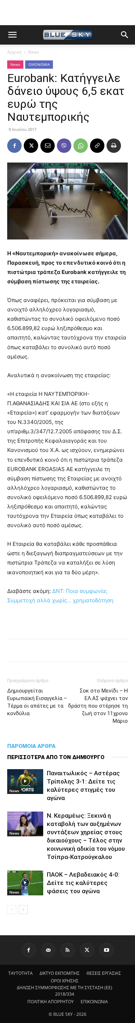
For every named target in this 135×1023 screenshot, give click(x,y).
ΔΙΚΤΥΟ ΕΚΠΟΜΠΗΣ (60, 973)
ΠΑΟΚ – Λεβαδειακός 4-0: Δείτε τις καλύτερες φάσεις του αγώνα (83, 883)
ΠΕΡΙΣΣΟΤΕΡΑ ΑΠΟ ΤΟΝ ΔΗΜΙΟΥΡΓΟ (55, 757)
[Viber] (64, 145)
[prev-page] (11, 909)
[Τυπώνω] (114, 145)
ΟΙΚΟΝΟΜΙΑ (39, 64)
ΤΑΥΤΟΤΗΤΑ (20, 973)
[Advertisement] (67, 13)
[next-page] (23, 909)
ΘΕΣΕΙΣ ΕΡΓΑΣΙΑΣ (103, 973)
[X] (31, 145)
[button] (12, 35)
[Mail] (48, 950)
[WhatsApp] (80, 145)
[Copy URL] (97, 145)
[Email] (47, 145)
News (33, 52)
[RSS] (67, 950)
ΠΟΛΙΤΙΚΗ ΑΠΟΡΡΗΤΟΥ (50, 1002)
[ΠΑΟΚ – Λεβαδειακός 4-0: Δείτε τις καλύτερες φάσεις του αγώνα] (25, 883)
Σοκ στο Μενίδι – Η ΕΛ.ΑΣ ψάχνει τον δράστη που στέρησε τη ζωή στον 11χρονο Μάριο (98, 706)
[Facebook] (14, 145)
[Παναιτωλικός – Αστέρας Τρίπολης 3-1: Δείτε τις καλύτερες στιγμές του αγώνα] (25, 781)
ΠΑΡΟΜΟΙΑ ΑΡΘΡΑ (31, 746)
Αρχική (14, 52)
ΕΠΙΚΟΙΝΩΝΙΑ (94, 1002)
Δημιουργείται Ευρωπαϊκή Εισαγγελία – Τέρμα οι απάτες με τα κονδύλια (37, 702)
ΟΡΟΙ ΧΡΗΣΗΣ (64, 981)
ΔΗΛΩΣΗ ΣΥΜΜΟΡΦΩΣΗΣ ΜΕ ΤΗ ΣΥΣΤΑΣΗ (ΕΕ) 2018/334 (64, 991)
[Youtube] (106, 950)
